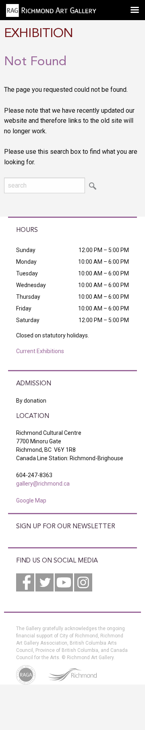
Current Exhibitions (40, 351)
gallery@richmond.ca (43, 483)
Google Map (31, 500)
